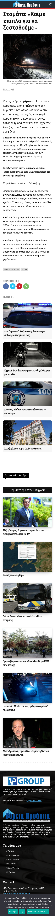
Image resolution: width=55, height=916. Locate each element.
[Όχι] (51, 905)
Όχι (22, 911)
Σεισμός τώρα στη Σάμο (13, 575)
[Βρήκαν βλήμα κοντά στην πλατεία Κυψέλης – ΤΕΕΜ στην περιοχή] (27, 643)
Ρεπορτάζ (7, 327)
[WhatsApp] (26, 286)
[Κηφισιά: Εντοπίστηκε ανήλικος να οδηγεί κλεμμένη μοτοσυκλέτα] (27, 354)
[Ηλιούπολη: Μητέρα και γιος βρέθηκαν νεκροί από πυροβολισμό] (27, 688)
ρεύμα (24, 269)
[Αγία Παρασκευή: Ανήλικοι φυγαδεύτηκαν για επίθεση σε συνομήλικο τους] (27, 315)
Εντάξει (12, 911)
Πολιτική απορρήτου (37, 911)
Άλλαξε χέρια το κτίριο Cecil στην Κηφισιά (22, 448)
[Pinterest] (19, 286)
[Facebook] (6, 286)
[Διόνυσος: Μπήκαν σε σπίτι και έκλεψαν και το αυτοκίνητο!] (27, 393)
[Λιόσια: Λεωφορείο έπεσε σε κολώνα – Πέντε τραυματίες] (27, 598)
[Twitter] (13, 286)
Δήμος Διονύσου (11, 269)
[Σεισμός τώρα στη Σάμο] (27, 557)
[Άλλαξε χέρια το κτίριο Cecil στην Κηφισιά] (27, 432)
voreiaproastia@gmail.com (17, 893)
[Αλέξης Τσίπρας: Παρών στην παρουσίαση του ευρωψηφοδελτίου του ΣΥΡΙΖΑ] (27, 512)
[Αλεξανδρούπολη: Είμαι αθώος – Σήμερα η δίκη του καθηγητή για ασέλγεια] (27, 733)
